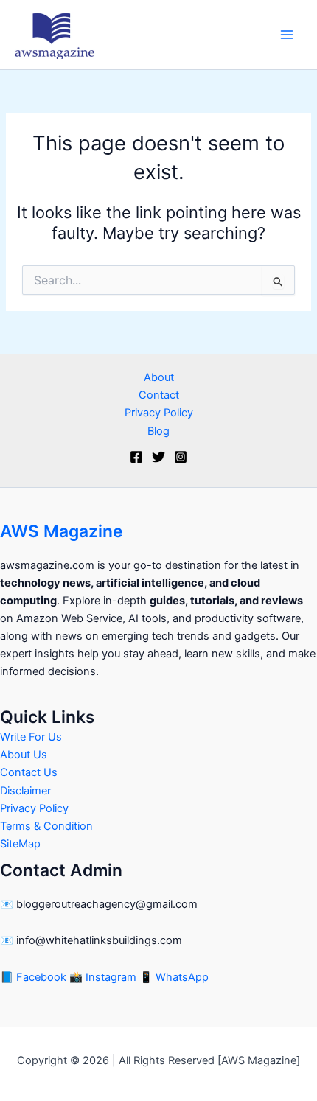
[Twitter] (158, 457)
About (159, 377)
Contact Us (29, 772)
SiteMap (20, 843)
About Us (23, 754)
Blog (158, 431)
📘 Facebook (34, 977)
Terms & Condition (46, 826)
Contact (159, 395)
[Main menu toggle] (286, 34)
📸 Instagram (104, 977)
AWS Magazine (61, 531)
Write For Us (31, 737)
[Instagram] (180, 457)
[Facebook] (136, 457)
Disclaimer (25, 790)
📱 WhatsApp (174, 977)
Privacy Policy (159, 412)
